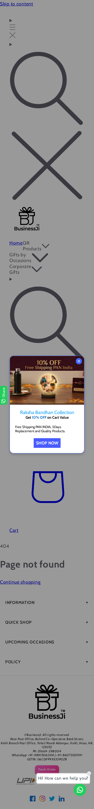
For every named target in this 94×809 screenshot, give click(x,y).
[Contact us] (80, 789)
